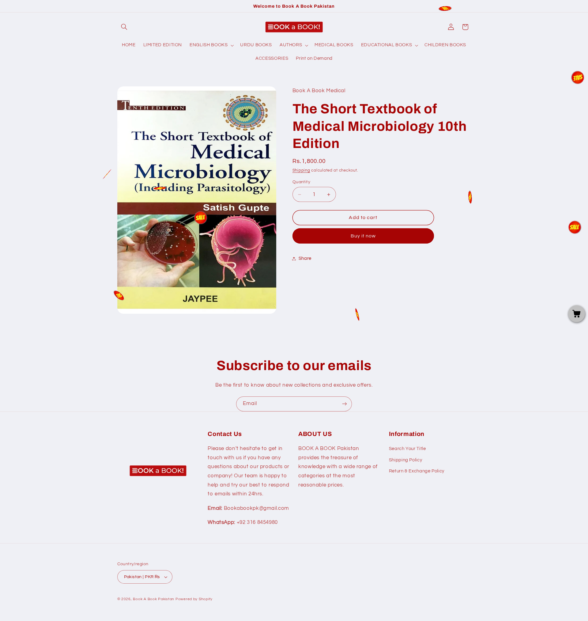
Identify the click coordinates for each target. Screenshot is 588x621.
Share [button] (305, 258)
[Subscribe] (344, 403)
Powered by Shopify (194, 599)
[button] (124, 27)
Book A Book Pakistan (153, 599)
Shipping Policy (405, 460)
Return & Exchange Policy (416, 471)
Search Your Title (407, 448)
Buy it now (363, 235)
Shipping (301, 170)
